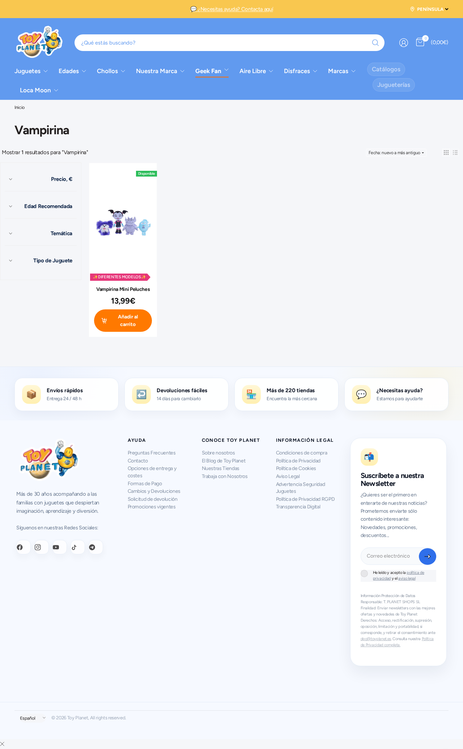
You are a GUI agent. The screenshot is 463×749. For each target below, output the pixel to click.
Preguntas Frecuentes (152, 453)
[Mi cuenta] (403, 42)
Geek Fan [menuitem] (208, 71)
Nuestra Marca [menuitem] (156, 71)
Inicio (19, 107)
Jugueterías (393, 84)
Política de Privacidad (298, 461)
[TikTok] (78, 547)
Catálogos (386, 69)
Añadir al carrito (128, 320)
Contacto (138, 461)
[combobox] (230, 42)
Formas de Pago (145, 484)
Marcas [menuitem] (338, 71)
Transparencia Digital (298, 507)
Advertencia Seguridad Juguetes (300, 488)
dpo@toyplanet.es (376, 638)
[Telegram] (96, 547)
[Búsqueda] (375, 42)
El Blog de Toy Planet (224, 461)
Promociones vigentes (152, 507)
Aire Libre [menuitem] (252, 71)
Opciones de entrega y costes (152, 472)
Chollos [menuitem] (107, 71)
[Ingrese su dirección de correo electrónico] (427, 556)
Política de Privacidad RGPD (305, 499)
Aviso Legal (288, 476)
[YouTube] (59, 547)
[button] (446, 152)
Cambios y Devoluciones (154, 491)
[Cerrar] (2, 744)
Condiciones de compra (301, 453)
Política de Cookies (296, 468)
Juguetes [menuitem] (27, 71)
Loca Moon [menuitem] (35, 90)
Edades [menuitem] (69, 71)
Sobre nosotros (218, 453)
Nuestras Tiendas (221, 468)
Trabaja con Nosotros (225, 476)
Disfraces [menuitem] (297, 71)
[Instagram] (41, 547)
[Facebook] (23, 547)
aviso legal (406, 578)
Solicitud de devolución (153, 499)
